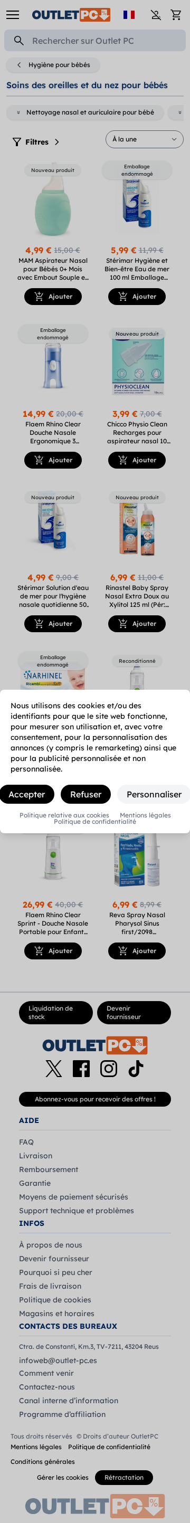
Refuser (85, 794)
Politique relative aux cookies (64, 815)
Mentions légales (145, 815)
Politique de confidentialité (95, 821)
